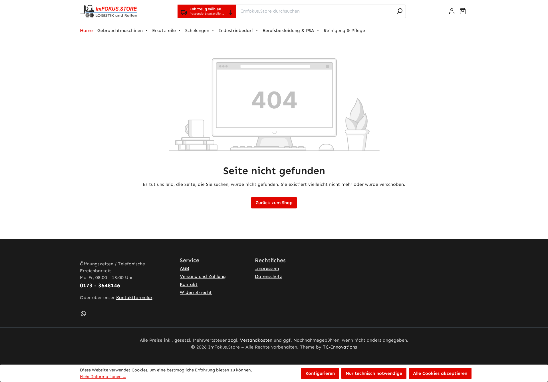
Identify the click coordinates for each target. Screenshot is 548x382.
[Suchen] (399, 11)
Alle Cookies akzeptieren (440, 373)
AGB (184, 268)
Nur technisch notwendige (374, 373)
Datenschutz (268, 276)
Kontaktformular (134, 297)
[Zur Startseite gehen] (108, 11)
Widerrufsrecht (196, 292)
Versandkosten (256, 340)
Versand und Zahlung (203, 276)
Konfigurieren (320, 373)
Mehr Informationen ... (103, 376)
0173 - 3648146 (100, 285)
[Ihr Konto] (451, 11)
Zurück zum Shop (274, 202)
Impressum (267, 268)
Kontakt (189, 284)
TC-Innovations (340, 347)
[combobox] (314, 11)
